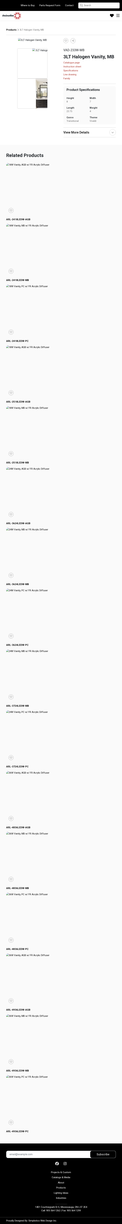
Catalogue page (71, 63)
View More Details (76, 132)
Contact (69, 5)
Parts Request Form (49, 5)
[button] (81, 5)
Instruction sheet (72, 66)
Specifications (70, 70)
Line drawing (69, 74)
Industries (61, 1198)
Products (11, 29)
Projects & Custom (61, 1172)
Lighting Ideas (61, 1192)
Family (66, 78)
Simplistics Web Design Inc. (42, 1220)
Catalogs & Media (61, 1177)
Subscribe (103, 1154)
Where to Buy (28, 5)
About (61, 1182)
